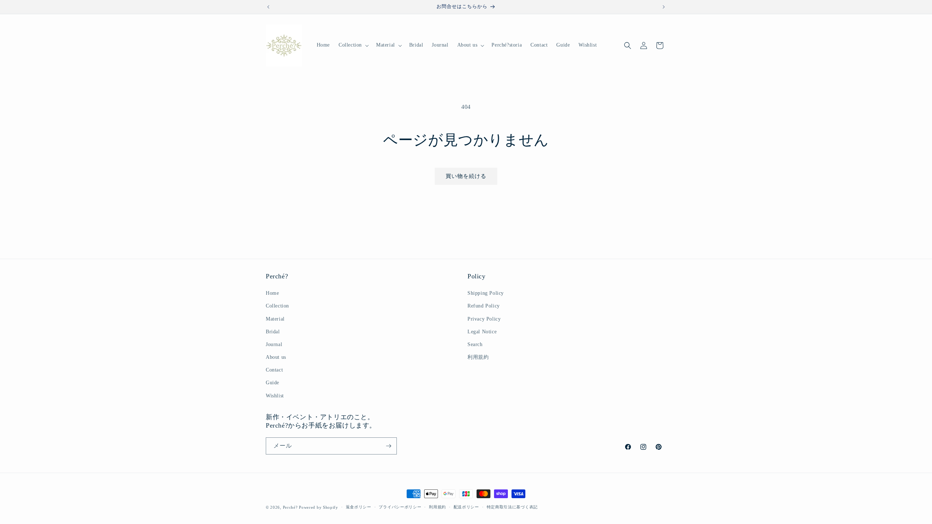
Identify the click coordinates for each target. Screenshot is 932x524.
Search (475, 344)
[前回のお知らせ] (268, 7)
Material (275, 319)
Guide (272, 382)
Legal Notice (482, 331)
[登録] (388, 445)
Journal (274, 344)
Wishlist (275, 395)
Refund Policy (483, 306)
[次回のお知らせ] (664, 7)
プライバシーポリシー (400, 507)
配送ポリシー (466, 507)
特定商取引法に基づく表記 (512, 507)
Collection (277, 306)
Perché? (290, 507)
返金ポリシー (358, 507)
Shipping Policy (485, 293)
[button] (353, 45)
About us (276, 357)
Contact (274, 370)
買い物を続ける (466, 176)
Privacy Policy (484, 319)
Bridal (273, 331)
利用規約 (478, 357)
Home (272, 293)
